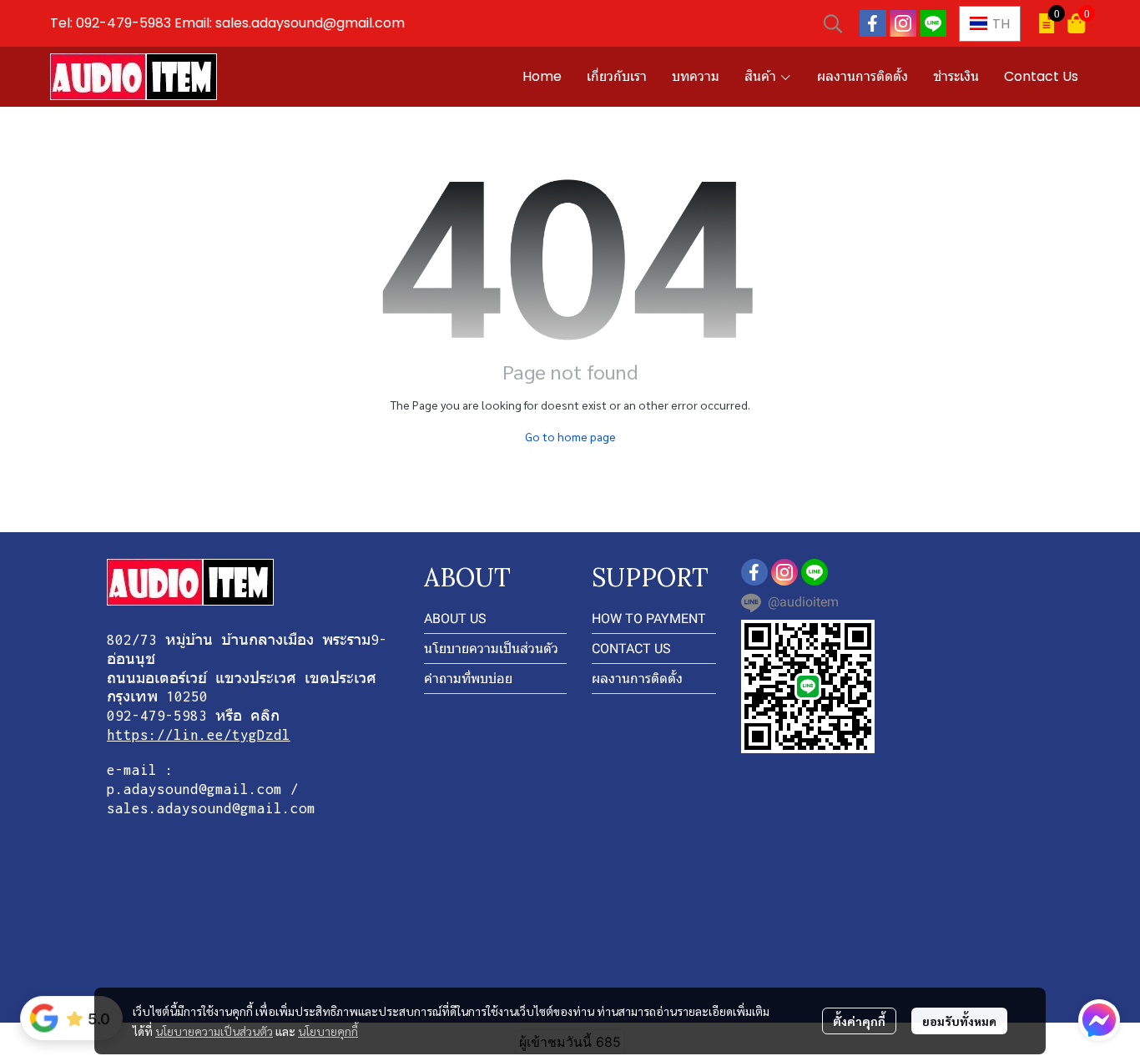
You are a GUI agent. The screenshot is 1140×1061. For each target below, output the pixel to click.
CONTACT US (631, 648)
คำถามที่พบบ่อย (468, 678)
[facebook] (873, 23)
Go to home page (570, 436)
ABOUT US (455, 618)
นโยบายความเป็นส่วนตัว (214, 1030)
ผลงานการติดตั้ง (637, 678)
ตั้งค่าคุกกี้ (859, 1020)
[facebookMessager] (1099, 1020)
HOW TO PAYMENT (649, 618)
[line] (933, 23)
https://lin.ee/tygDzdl (198, 735)
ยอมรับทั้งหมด (959, 1020)
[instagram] (903, 23)
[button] (833, 23)
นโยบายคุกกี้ (328, 1030)
